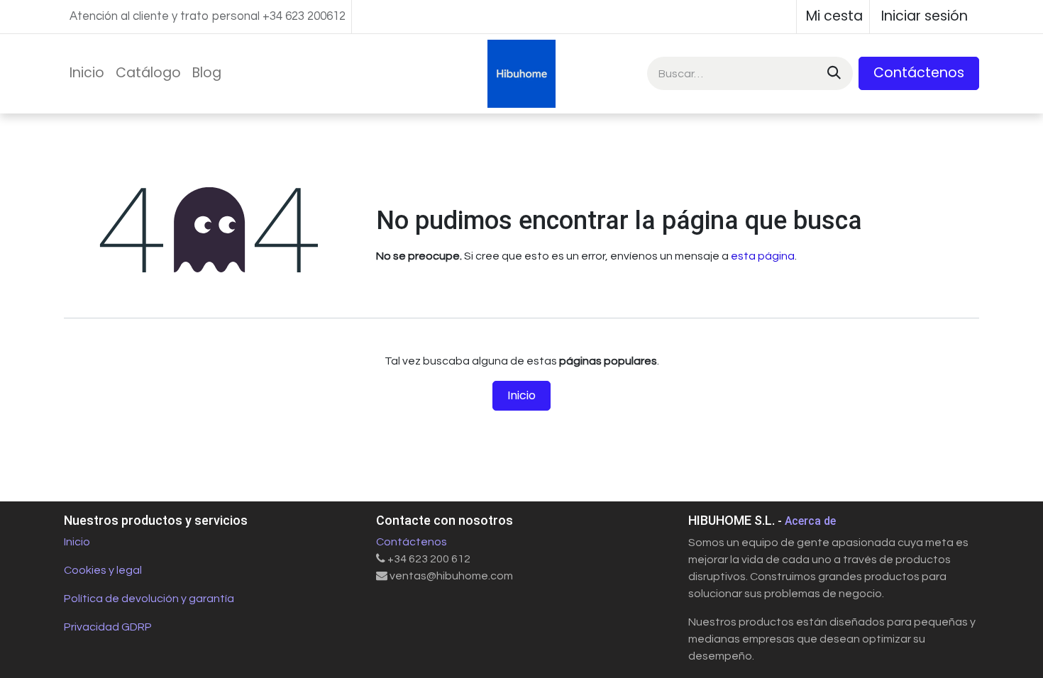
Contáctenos (918, 72)
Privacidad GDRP (108, 627)
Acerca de (810, 521)
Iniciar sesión (924, 16)
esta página (763, 256)
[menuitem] (87, 73)
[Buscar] (832, 73)
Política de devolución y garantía (149, 598)
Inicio (521, 395)
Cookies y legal (103, 570)
